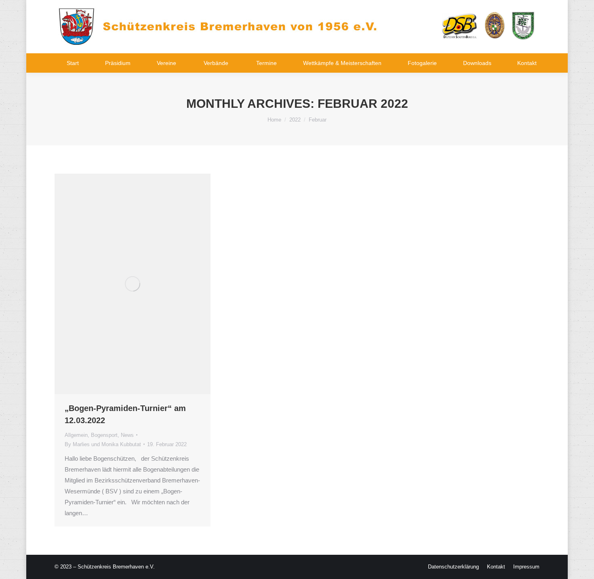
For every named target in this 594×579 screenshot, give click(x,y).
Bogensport (104, 435)
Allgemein (76, 435)
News (127, 435)
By (103, 444)
